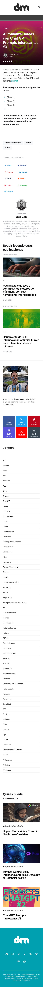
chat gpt (28, 142)
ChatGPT (6, 28)
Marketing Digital (9, 612)
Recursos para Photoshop (13, 683)
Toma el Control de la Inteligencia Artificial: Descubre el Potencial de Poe (21, 874)
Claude (5, 506)
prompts (7, 147)
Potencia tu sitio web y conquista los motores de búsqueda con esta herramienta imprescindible (19, 290)
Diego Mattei (14, 54)
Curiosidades (8, 516)
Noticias (6, 633)
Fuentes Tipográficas (11, 567)
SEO (4, 280)
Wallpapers (7, 760)
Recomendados (9, 673)
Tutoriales (7, 744)
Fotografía (7, 562)
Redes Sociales (8, 689)
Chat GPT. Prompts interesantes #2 (14, 917)
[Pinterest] (18, 954)
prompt (14, 81)
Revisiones (7, 699)
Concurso (6, 511)
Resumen (6, 694)
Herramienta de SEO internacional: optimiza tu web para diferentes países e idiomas (21, 341)
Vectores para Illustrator (12, 750)
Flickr (5, 557)
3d (4, 460)
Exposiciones (8, 547)
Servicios (6, 714)
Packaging (7, 648)
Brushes (6, 496)
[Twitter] (36, 954)
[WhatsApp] (24, 961)
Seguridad (7, 704)
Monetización (8, 623)
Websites (6, 765)
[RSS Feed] (30, 954)
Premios (6, 663)
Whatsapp (7, 770)
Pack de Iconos (9, 643)
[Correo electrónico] (18, 961)
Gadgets (6, 572)
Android (6, 465)
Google (5, 577)
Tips (4, 734)
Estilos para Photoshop (12, 541)
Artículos (6, 481)
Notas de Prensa (9, 628)
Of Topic (6, 638)
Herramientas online (11, 582)
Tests (5, 724)
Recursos (6, 678)
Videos (5, 755)
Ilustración (7, 587)
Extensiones (7, 552)
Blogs (5, 491)
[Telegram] (24, 954)
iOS (4, 607)
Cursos (5, 521)
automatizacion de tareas (13, 142)
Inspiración (7, 597)
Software (6, 719)
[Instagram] (12, 954)
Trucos (5, 739)
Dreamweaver (8, 531)
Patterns (6, 658)
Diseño (5, 526)
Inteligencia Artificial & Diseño (14, 602)
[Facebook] (6, 954)
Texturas (6, 729)
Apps (5, 470)
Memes (6, 618)
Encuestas (7, 536)
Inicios (5, 592)
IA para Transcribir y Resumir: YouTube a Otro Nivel (21, 833)
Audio (5, 486)
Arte (4, 476)
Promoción (7, 668)
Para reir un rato (9, 653)
